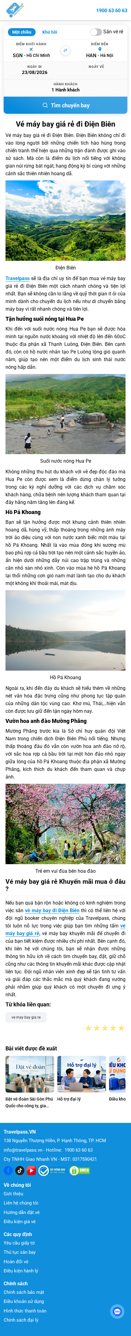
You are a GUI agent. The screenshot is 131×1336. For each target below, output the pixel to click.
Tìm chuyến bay (70, 105)
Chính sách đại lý (21, 1320)
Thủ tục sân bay (20, 1252)
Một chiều (21, 32)
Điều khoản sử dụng (24, 1301)
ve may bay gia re (26, 1017)
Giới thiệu (13, 1194)
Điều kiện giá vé (20, 1221)
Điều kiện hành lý (21, 1271)
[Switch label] (96, 32)
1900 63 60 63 (111, 10)
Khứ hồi (49, 32)
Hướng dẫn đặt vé (22, 1212)
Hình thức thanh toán (25, 1311)
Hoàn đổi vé (16, 1261)
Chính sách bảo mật (24, 1292)
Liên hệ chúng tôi (21, 1203)
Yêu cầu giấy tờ (19, 1243)
